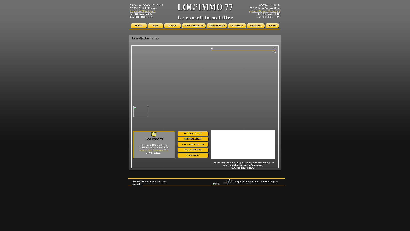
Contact (272, 26)
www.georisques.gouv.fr (243, 168)
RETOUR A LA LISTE (193, 133)
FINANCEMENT (192, 155)
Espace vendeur (217, 26)
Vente (155, 26)
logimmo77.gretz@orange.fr (264, 11)
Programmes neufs (193, 26)
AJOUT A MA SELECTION (193, 144)
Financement (236, 26)
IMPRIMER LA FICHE (192, 139)
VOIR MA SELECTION (193, 150)
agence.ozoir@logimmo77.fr (153, 150)
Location (172, 26)
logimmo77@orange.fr (142, 11)
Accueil (139, 26)
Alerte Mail (256, 26)
